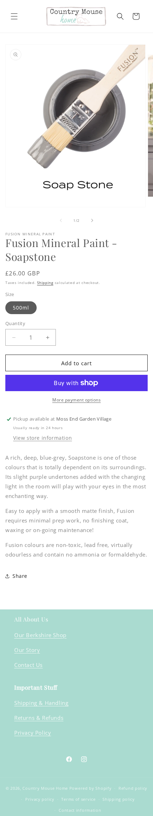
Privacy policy (39, 799)
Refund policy (132, 788)
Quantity (15, 323)
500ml (21, 307)
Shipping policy (118, 799)
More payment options (76, 400)
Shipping (45, 282)
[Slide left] (61, 220)
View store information (42, 437)
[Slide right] (92, 220)
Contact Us (28, 664)
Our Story (27, 649)
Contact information (80, 810)
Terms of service (78, 799)
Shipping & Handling (41, 702)
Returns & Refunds (38, 717)
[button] (14, 16)
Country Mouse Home (45, 788)
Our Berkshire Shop (40, 635)
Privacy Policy (32, 732)
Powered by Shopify (90, 788)
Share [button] (19, 576)
